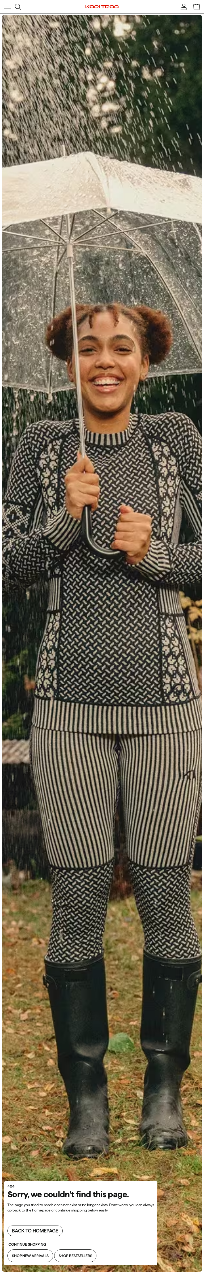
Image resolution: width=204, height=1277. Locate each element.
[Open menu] (7, 7)
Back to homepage (35, 1230)
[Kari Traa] (102, 6)
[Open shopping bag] (196, 7)
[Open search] (18, 7)
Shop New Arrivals (30, 1256)
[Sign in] (183, 7)
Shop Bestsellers (75, 1256)
